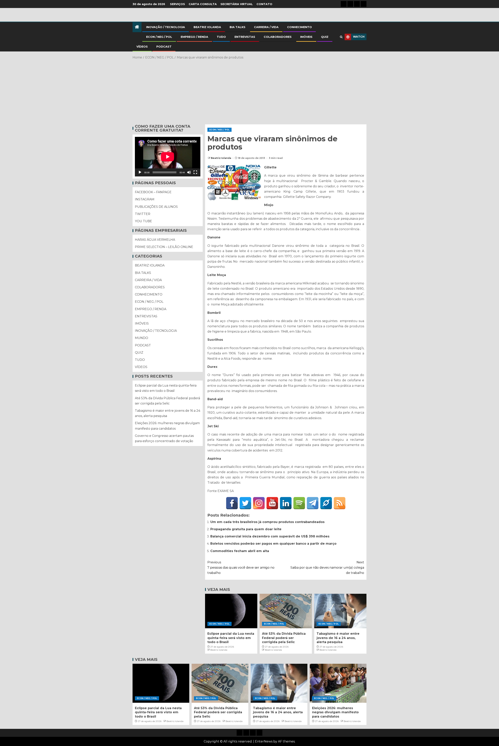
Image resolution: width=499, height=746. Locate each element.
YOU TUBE (143, 221)
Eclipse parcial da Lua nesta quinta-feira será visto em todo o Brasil (230, 638)
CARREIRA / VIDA (266, 27)
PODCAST (164, 46)
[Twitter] (245, 503)
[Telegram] (312, 503)
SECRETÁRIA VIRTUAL (236, 4)
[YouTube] (272, 503)
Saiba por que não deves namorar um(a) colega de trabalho (327, 567)
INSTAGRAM (144, 199)
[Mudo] (189, 172)
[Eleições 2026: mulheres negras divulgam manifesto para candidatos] (338, 683)
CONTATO (264, 4)
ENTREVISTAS (244, 37)
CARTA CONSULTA (203, 4)
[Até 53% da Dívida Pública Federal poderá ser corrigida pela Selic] (286, 611)
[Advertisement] (249, 91)
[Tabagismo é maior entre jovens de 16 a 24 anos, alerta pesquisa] (340, 611)
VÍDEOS (142, 46)
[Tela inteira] (195, 172)
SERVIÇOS (177, 4)
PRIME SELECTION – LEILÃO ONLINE (164, 247)
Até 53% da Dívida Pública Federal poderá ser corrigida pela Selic (284, 638)
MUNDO (141, 338)
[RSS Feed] (339, 503)
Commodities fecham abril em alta (239, 551)
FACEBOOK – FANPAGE (153, 192)
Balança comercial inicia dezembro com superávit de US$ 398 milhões (269, 536)
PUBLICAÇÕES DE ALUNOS (156, 207)
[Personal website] (326, 503)
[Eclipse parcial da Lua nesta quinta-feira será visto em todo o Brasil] (231, 611)
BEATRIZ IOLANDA (207, 27)
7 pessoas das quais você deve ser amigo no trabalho (240, 567)
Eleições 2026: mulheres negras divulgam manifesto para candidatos (335, 712)
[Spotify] (299, 503)
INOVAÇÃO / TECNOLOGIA (165, 27)
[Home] (137, 27)
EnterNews (264, 741)
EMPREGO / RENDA (194, 37)
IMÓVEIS (306, 37)
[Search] (341, 37)
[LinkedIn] (286, 503)
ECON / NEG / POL (159, 37)
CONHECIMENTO (299, 27)
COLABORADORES (278, 37)
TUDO (221, 37)
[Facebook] (232, 503)
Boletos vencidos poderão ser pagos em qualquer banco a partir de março (273, 543)
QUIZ (324, 37)
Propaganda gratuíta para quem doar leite (245, 529)
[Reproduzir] (140, 172)
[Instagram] (259, 503)
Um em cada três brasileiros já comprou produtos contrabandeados (267, 522)
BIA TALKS (237, 27)
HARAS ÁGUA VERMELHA (155, 240)
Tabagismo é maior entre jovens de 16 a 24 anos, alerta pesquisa (338, 638)
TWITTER (142, 214)
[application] (167, 156)
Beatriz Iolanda (221, 158)
